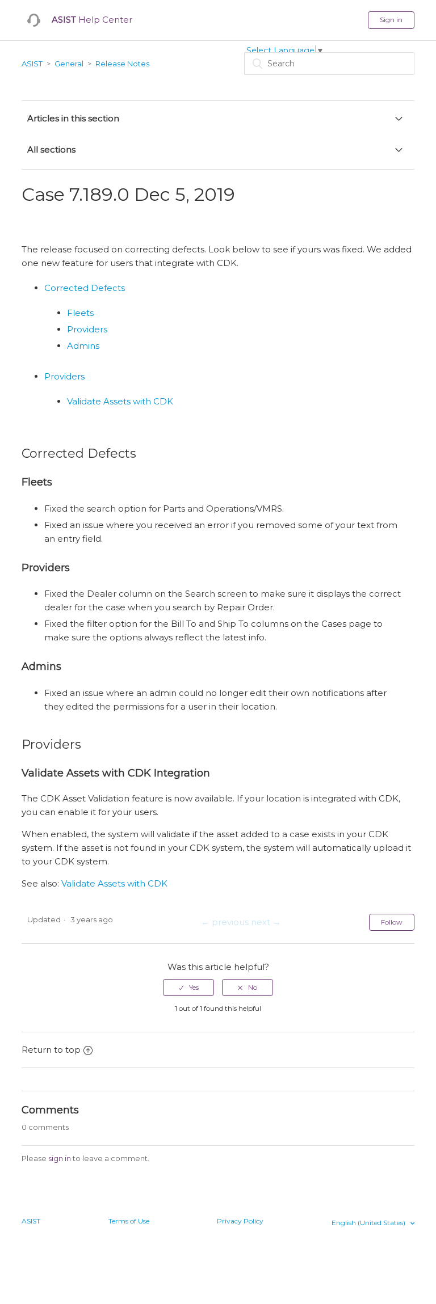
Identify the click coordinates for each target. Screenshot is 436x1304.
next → (266, 922)
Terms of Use (128, 1221)
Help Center (92, 19)
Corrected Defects (84, 287)
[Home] (34, 20)
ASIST (32, 63)
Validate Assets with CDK (120, 401)
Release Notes (122, 63)
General (68, 63)
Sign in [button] (391, 19)
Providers (87, 329)
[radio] (188, 987)
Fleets (80, 312)
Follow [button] (392, 922)
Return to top (51, 1049)
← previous (225, 922)
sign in (59, 1158)
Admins (83, 345)
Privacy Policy (240, 1221)
